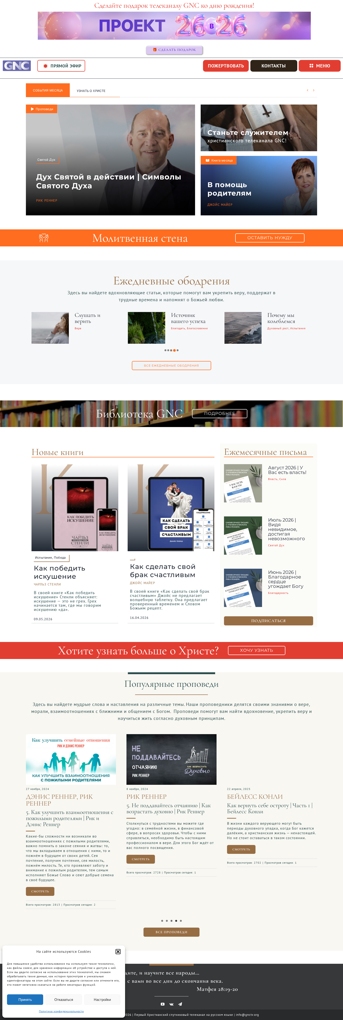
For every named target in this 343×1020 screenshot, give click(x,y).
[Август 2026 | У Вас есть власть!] (243, 468)
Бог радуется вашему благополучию (285, 321)
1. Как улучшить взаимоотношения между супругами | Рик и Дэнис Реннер (269, 818)
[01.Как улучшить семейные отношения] (273, 736)
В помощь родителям (229, 188)
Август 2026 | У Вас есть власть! (287, 470)
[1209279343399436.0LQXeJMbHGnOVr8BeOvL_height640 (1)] (71, 736)
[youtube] (163, 999)
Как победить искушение (59, 572)
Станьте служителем (248, 132)
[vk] (171, 999)
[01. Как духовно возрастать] (172, 736)
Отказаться (63, 1000)
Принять (25, 1000)
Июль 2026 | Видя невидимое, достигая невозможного (286, 529)
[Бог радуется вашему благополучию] (243, 315)
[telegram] (180, 999)
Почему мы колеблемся (89, 318)
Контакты (274, 66)
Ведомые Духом (191, 315)
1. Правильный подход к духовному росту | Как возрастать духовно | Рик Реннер (170, 811)
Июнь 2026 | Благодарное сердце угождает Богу (285, 579)
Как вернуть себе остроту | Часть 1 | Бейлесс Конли (69, 808)
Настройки (102, 1000)
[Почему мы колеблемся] (50, 315)
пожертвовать (226, 66)
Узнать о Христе (91, 91)
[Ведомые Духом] (147, 315)
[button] (118, 951)
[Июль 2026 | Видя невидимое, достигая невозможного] (243, 520)
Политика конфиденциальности (61, 1011)
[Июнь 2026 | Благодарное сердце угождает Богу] (243, 572)
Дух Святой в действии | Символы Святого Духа (108, 181)
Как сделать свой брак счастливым (163, 570)
